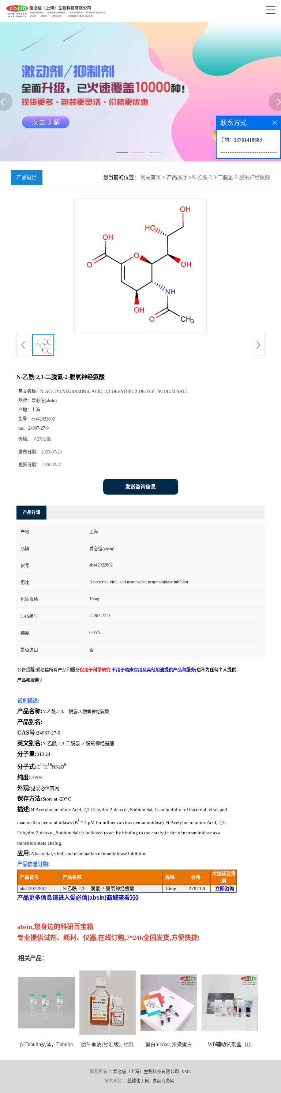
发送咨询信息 (140, 486)
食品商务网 (164, 1080)
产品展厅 (177, 177)
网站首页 (150, 177)
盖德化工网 (138, 1080)
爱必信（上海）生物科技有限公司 (146, 1071)
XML (186, 1071)
